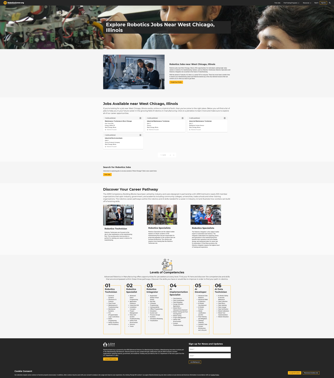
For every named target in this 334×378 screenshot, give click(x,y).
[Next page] (174, 155)
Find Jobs (107, 174)
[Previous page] (170, 155)
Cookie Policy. (215, 375)
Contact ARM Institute (111, 359)
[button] (330, 2)
